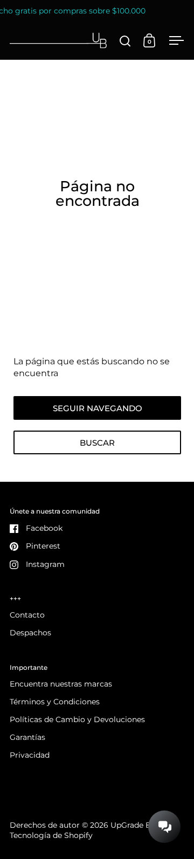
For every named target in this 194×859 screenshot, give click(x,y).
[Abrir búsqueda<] (125, 40)
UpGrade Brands (141, 825)
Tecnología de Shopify (51, 835)
